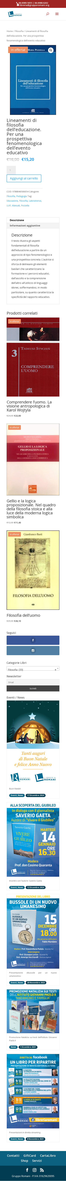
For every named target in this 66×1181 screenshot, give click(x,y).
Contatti (13, 1156)
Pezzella (25, 205)
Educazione (12, 200)
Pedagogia (21, 196)
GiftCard (29, 1156)
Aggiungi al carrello (24, 178)
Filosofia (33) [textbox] (32, 669)
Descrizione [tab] (17, 220)
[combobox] (33, 668)
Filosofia (19, 31)
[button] (51, 50)
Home (10, 31)
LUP (9, 205)
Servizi (37, 1161)
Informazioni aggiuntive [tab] (25, 225)
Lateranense (35, 200)
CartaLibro (48, 1156)
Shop (24, 1161)
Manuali (16, 205)
